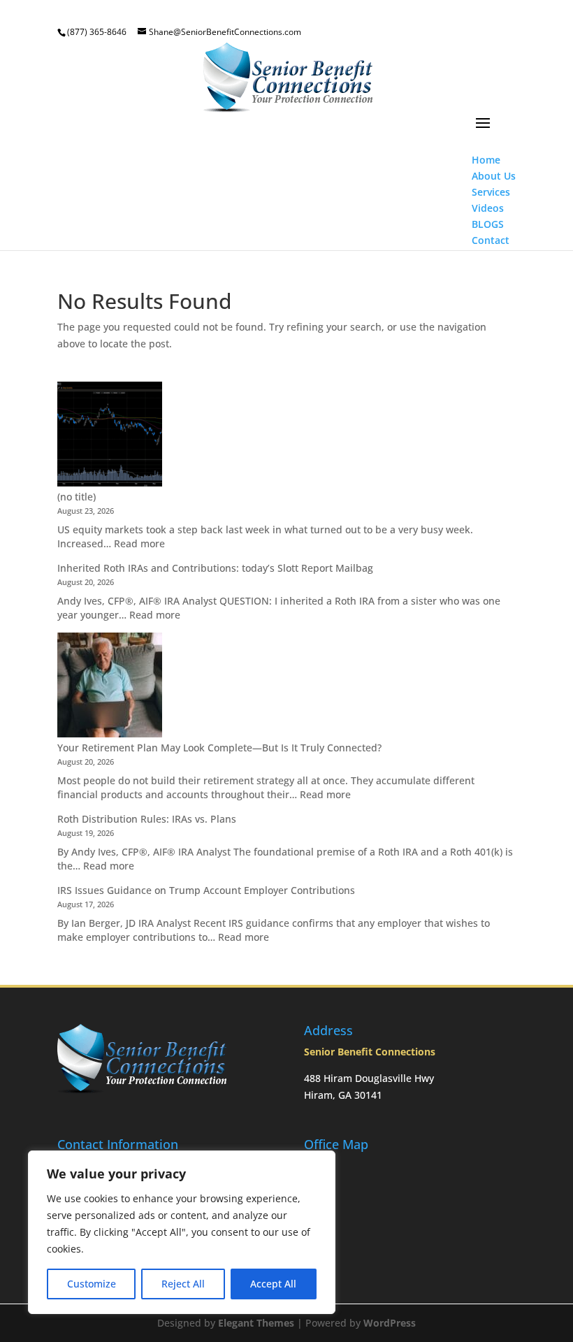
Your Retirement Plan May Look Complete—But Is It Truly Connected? (219, 747)
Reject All (183, 1283)
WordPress (389, 1322)
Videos (488, 208)
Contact (490, 240)
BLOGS (488, 224)
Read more (139, 543)
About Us (494, 175)
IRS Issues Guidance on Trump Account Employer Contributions (206, 890)
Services (491, 192)
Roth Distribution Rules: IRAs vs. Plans (146, 818)
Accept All (273, 1283)
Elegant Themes (256, 1322)
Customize (91, 1283)
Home (486, 159)
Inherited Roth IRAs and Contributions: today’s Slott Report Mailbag (215, 568)
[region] (181, 1232)
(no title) (76, 496)
